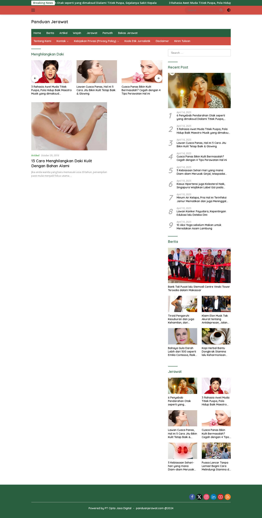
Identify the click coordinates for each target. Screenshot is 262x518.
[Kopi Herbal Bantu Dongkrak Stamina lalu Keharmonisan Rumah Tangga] (216, 336)
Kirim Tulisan (182, 41)
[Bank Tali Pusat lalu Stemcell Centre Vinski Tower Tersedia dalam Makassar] (199, 265)
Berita (50, 33)
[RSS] (228, 497)
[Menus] (33, 10)
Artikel (63, 33)
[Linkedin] (213, 497)
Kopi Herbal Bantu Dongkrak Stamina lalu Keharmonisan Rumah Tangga (214, 351)
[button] (221, 10)
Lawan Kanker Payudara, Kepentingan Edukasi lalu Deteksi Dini (201, 213)
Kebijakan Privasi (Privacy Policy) (95, 41)
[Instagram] (206, 497)
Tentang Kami (42, 41)
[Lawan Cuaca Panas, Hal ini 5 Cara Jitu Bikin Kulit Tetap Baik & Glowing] (97, 71)
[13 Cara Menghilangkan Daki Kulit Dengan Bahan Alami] (69, 126)
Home (37, 33)
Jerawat (92, 33)
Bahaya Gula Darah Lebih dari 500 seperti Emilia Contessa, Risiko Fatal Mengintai (182, 351)
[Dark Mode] (229, 10)
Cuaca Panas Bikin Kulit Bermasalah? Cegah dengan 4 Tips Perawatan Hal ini (141, 90)
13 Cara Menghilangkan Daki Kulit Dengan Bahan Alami (61, 163)
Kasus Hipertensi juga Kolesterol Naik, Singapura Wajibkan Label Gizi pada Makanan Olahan (201, 185)
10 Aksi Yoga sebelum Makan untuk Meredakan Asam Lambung (199, 226)
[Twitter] (199, 497)
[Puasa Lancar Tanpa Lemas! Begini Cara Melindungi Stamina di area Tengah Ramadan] (216, 451)
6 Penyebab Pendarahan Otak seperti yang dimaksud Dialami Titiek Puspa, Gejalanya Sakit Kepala (73, 3)
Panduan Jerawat (49, 21)
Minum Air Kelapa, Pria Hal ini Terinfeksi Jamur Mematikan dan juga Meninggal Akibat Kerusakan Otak (202, 199)
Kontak (61, 41)
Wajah (77, 33)
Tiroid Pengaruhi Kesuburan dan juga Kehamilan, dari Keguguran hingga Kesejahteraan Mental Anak (182, 319)
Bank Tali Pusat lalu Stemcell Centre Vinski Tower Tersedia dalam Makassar (199, 288)
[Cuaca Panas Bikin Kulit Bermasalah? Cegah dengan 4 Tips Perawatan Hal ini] (142, 71)
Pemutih (108, 33)
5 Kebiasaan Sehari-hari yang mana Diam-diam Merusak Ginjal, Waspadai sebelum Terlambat (201, 172)
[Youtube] (221, 497)
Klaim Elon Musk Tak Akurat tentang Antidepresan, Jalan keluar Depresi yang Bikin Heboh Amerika (215, 319)
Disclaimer (162, 41)
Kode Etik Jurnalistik (137, 41)
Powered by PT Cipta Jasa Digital (110, 508)
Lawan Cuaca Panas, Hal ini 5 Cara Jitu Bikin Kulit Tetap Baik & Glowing (96, 90)
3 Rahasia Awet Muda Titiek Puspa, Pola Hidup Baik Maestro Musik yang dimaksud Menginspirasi (51, 90)
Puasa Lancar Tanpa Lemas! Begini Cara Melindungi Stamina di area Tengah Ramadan (216, 466)
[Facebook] (192, 497)
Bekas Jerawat (128, 33)
